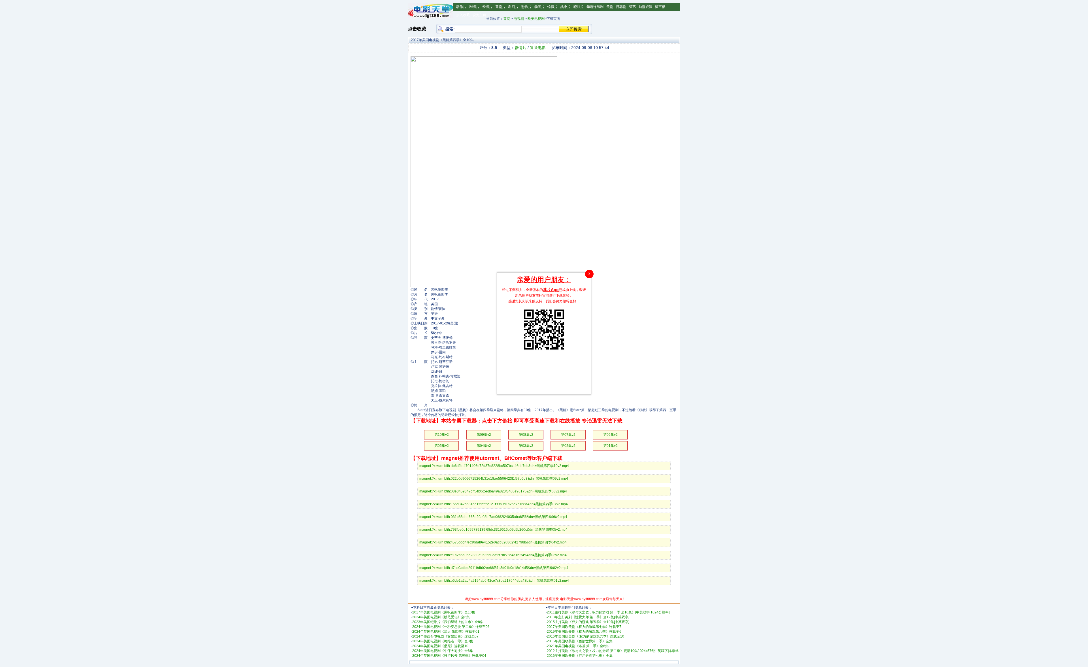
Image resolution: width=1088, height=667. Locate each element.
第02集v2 (568, 446)
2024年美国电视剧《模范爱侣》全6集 (441, 617)
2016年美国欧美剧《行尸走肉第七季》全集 (580, 656)
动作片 (461, 7)
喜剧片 (500, 7)
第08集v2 (526, 435)
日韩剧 (621, 7)
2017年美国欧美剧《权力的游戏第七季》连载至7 (584, 627)
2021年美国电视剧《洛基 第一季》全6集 (578, 646)
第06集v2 (610, 435)
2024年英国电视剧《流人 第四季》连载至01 (445, 632)
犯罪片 (578, 7)
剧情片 (474, 7)
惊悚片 (552, 7)
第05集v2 (441, 446)
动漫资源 (645, 7)
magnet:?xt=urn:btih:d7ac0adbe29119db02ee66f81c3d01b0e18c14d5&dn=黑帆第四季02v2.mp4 (493, 568)
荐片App (551, 289)
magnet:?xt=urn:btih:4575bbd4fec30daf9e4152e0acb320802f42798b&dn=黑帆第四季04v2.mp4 (493, 542)
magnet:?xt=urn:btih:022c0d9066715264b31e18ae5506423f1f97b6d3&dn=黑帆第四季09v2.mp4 (493, 479)
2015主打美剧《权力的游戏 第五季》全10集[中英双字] (588, 622)
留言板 (660, 7)
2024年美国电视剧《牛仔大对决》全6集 (442, 651)
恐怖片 (526, 7)
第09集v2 (484, 435)
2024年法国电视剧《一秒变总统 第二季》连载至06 (451, 627)
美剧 (609, 7)
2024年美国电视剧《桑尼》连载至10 (440, 646)
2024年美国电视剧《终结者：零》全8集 (442, 641)
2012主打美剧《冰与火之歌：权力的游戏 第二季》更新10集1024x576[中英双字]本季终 (613, 651)
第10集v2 (441, 435)
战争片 (565, 7)
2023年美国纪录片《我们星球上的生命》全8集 (447, 622)
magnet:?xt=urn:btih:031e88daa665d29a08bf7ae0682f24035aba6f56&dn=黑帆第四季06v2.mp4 (493, 517)
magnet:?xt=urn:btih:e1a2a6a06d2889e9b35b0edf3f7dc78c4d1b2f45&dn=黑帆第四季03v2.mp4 (493, 555)
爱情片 (487, 7)
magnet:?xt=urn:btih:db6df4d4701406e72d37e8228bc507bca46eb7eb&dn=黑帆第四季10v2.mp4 (494, 466)
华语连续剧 (595, 7)
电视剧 (519, 19)
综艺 (632, 7)
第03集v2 (526, 446)
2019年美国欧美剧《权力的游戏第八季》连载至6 (584, 632)
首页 (506, 19)
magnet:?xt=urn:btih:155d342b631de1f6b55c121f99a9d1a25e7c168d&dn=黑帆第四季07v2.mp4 (493, 504)
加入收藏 (463, 15)
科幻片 (513, 7)
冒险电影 (538, 47)
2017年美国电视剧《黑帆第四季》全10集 (443, 612)
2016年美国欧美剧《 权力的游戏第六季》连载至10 (585, 636)
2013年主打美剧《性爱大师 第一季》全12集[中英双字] (588, 617)
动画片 (539, 7)
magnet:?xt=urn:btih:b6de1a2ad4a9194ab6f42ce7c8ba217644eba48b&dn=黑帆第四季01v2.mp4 (494, 581)
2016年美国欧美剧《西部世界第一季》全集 (580, 641)
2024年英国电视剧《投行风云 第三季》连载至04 (449, 656)
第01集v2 (610, 446)
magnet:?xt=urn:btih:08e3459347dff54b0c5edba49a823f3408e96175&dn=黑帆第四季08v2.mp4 (493, 491)
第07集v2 (568, 435)
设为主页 (479, 15)
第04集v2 (484, 446)
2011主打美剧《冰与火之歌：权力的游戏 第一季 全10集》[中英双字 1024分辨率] (608, 612)
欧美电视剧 (536, 19)
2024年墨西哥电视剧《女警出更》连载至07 (445, 636)
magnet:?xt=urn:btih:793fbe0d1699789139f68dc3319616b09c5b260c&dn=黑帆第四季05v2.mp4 (493, 530)
